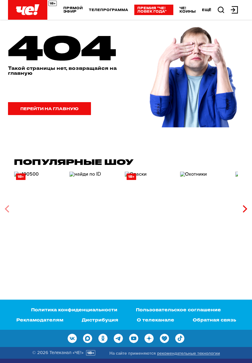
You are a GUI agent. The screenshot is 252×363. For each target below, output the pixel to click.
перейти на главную (49, 108)
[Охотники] (204, 206)
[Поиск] (221, 9)
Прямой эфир (73, 9)
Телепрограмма (108, 10)
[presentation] (7, 209)
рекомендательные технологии (188, 353)
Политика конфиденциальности (74, 309)
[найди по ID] (94, 206)
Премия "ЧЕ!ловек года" (152, 9)
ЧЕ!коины (187, 9)
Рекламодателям (39, 319)
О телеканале (155, 319)
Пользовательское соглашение (178, 309)
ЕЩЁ (206, 9)
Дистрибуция (100, 319)
